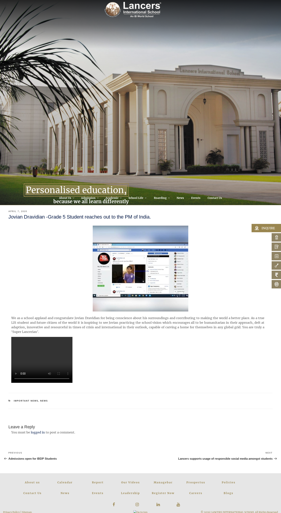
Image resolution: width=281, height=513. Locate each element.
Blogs (228, 493)
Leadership (130, 493)
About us (32, 482)
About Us (65, 198)
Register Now (163, 493)
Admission (88, 198)
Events (195, 198)
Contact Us (215, 198)
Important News (26, 401)
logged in (38, 432)
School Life (135, 198)
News (180, 198)
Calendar (65, 482)
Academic (112, 198)
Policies (228, 482)
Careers (195, 493)
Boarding (160, 198)
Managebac (163, 482)
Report (98, 482)
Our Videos (130, 482)
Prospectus (195, 482)
